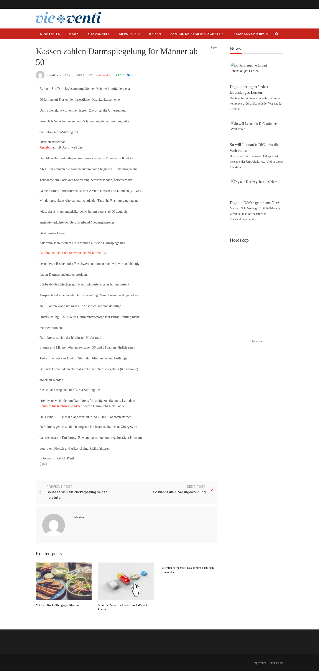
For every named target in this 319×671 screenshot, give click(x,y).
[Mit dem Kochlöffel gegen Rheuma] (64, 581)
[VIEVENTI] (68, 18)
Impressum (259, 662)
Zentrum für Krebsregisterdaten (60, 406)
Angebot (45, 147)
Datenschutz (275, 662)
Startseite (50, 33)
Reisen (155, 33)
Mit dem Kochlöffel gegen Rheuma (57, 605)
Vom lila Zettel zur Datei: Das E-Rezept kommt (122, 607)
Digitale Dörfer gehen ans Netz (254, 202)
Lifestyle (127, 33)
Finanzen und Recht (251, 33)
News (74, 33)
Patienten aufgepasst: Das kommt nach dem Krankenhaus (187, 570)
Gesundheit (98, 33)
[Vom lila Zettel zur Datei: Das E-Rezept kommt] (126, 581)
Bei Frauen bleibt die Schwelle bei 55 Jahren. (70, 253)
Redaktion (52, 75)
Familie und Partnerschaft (195, 33)
